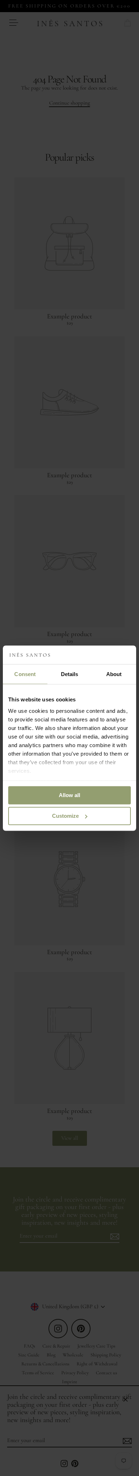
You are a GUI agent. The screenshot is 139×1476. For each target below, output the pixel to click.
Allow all (69, 795)
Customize (65, 816)
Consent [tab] (25, 674)
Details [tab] (69, 674)
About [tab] (114, 674)
